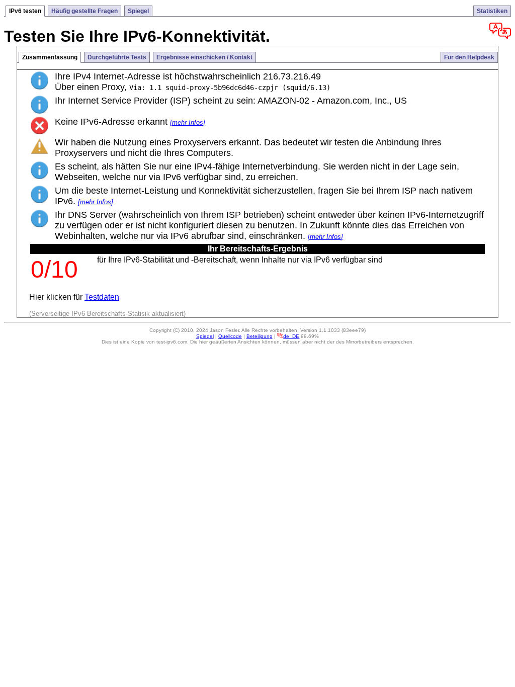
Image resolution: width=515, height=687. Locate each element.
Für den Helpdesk (469, 57)
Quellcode (230, 336)
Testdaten (101, 297)
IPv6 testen (25, 11)
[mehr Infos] (187, 122)
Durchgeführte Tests (117, 57)
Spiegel (138, 11)
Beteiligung (259, 336)
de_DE (291, 336)
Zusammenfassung (49, 57)
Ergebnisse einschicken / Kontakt (204, 57)
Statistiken (492, 11)
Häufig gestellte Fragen (84, 11)
